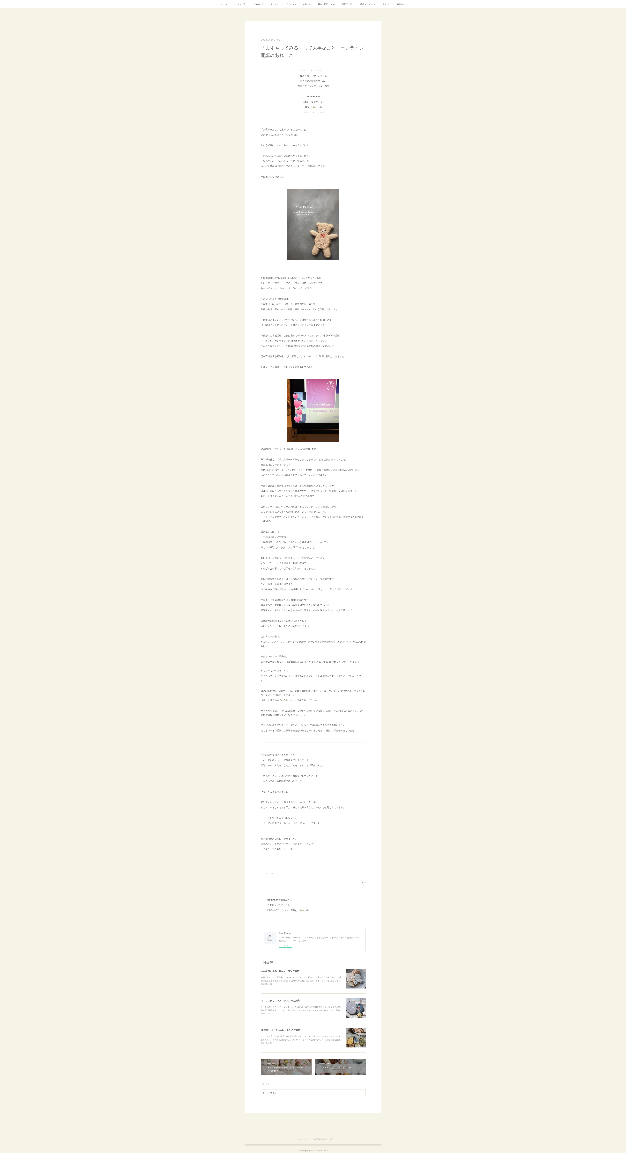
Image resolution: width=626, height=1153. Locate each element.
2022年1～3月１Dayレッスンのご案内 (280, 1029)
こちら (314, 107)
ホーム (224, 4)
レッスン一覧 (239, 4)
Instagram (307, 4)
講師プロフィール (368, 4)
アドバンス (291, 4)
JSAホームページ (290, 700)
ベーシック (275, 4)
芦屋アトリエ (348, 4)
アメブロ (386, 4)
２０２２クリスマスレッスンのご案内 (280, 1000)
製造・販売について (327, 4)
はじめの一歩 (258, 4)
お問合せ (401, 4)
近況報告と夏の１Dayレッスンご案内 (280, 971)
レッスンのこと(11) (268, 873)
